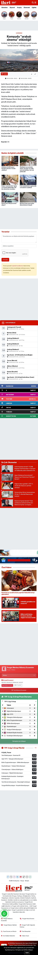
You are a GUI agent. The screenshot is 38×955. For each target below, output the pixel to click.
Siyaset (12, 7)
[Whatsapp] (30, 876)
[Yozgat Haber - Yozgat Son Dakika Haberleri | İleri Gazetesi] (8, 2)
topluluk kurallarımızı (18, 265)
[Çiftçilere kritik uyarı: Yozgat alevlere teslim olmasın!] (10, 161)
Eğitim (34, 7)
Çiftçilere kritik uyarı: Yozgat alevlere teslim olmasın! (8, 169)
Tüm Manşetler (26, 931)
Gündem (4, 7)
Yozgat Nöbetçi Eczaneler (7, 919)
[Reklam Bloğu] (19, 552)
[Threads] (27, 876)
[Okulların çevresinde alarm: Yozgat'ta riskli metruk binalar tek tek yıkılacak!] (28, 161)
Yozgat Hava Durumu (28, 918)
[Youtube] (20, 876)
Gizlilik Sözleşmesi (14, 880)
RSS (5, 945)
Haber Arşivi (25, 935)
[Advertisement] (19, 299)
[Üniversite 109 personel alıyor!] (10, 197)
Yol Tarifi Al (18, 685)
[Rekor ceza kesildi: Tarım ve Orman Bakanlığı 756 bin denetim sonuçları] (10, 180)
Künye (22, 880)
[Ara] (33, 2)
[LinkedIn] (17, 876)
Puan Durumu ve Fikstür (9, 931)
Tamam (27, 952)
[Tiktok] (23, 876)
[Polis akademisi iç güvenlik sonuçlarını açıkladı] (28, 180)
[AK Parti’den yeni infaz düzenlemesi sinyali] (28, 197)
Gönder (5, 260)
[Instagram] (14, 876)
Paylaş (5, 74)
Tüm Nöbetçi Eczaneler (19, 690)
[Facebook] (7, 876)
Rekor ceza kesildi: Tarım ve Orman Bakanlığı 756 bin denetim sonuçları (9, 187)
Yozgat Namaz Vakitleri (10, 925)
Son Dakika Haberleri (9, 935)
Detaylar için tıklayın (19, 741)
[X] (11, 876)
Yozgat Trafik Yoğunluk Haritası (27, 926)
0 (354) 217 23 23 (8, 685)
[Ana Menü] (35, 2)
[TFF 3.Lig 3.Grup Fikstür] (35, 748)
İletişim (27, 880)
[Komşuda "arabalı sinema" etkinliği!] (19, 60)
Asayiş (19, 7)
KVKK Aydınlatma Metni (16, 952)
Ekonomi (27, 7)
